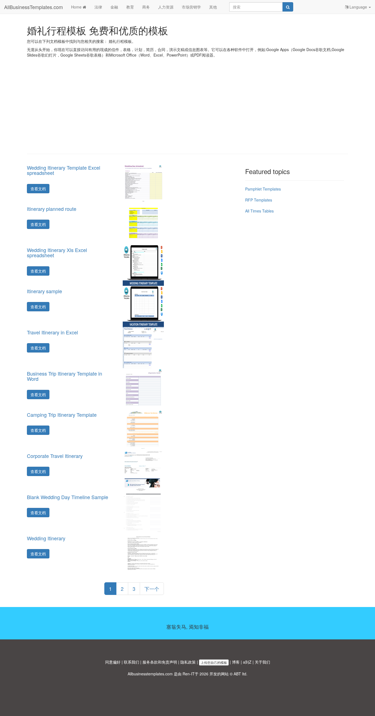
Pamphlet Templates (263, 189)
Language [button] (358, 7)
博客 (236, 662)
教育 (130, 7)
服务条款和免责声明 (159, 662)
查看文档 (38, 188)
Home (77, 7)
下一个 (151, 588)
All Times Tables (259, 211)
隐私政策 (188, 662)
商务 (146, 7)
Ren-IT (189, 673)
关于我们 (262, 662)
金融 (114, 7)
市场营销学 (191, 7)
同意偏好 (113, 662)
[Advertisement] (187, 109)
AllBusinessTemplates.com (33, 6)
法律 (98, 7)
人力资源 (165, 7)
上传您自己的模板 (214, 662)
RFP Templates (258, 200)
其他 (213, 7)
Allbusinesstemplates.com (150, 673)
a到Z (247, 662)
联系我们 (131, 662)
